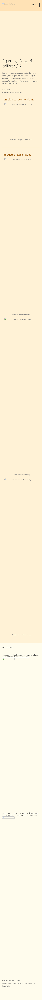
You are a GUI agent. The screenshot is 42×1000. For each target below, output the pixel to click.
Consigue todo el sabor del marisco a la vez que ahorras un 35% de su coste (20, 656)
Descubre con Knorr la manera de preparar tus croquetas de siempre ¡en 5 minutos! (20, 814)
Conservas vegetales (15, 92)
